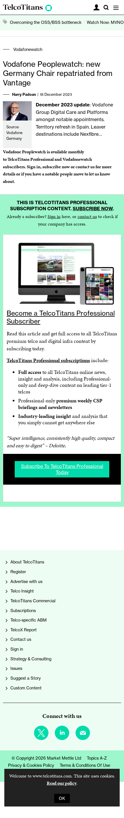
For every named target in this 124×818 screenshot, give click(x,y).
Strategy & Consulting (30, 659)
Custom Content (26, 688)
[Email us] (82, 732)
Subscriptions (23, 610)
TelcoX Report (23, 629)
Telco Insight (22, 591)
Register (18, 571)
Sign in (33, 166)
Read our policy (61, 783)
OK (62, 798)
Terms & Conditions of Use (85, 765)
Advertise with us (26, 581)
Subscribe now (93, 208)
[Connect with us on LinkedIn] (62, 732)
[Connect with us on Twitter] (41, 732)
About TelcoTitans (27, 562)
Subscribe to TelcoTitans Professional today (62, 469)
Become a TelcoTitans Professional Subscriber (61, 317)
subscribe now (56, 166)
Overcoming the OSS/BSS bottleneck (46, 22)
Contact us (20, 639)
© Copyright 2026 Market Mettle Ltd (46, 758)
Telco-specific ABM (28, 620)
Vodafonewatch (27, 49)
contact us (87, 216)
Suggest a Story (25, 678)
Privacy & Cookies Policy (31, 765)
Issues (16, 668)
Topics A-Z (97, 758)
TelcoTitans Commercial (32, 600)
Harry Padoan (24, 94)
